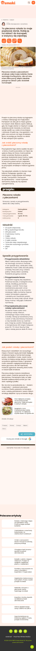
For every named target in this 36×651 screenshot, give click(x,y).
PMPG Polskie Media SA (18, 640)
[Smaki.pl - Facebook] (11, 631)
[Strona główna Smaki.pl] (8, 2)
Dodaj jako (17, 439)
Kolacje (9, 41)
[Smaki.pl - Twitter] (15, 631)
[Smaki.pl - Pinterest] (25, 631)
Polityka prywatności (22, 637)
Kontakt (9, 637)
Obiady (4, 41)
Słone (19, 41)
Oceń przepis (18, 336)
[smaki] (1, 20)
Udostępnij (28, 434)
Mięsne (14, 41)
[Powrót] (32, 647)
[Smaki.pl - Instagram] (20, 631)
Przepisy (4, 425)
